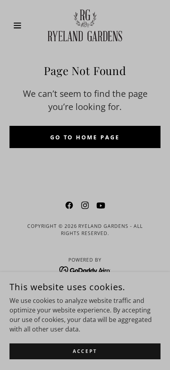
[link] (85, 25)
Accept (85, 351)
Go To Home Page (85, 137)
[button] (20, 25)
